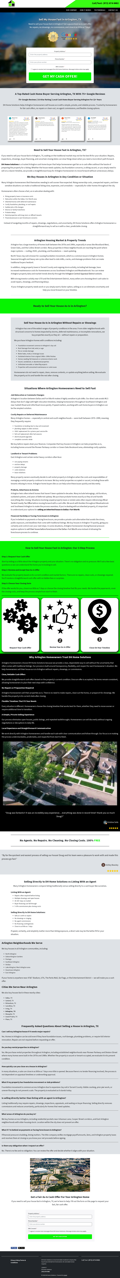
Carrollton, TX (10, 1006)
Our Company (71, 10)
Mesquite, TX (10, 1014)
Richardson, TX (10, 1003)
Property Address (60, 51)
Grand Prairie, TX (11, 1017)
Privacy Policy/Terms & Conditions (18, 1261)
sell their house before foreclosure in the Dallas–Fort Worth (52, 529)
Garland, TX (9, 1001)
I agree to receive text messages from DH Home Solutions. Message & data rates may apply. (60, 69)
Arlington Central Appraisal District (80, 273)
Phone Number (60, 59)
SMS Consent (60, 67)
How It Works (85, 10)
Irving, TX (8, 1009)
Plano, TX (8, 1019)
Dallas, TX (8, 998)
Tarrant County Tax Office (21, 503)
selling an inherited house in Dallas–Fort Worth (58, 509)
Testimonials (99, 10)
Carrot (65, 1275)
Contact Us (113, 10)
